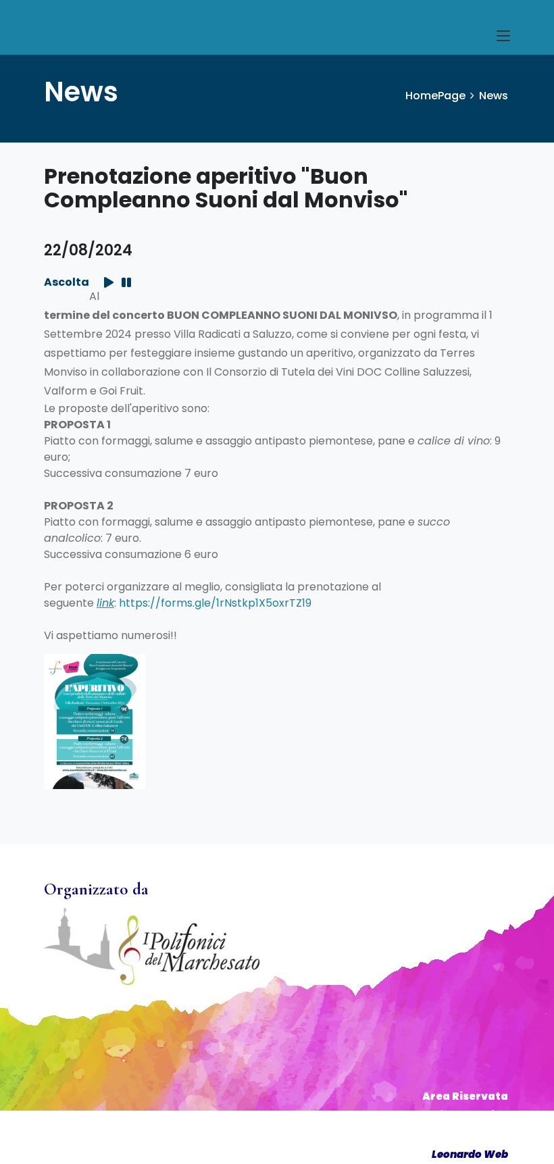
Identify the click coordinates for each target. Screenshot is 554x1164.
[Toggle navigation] (503, 36)
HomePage (435, 95)
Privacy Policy (467, 1115)
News (493, 95)
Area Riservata (465, 1096)
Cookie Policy (469, 1135)
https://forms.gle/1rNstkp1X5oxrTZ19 (215, 603)
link (105, 603)
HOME (65, 35)
